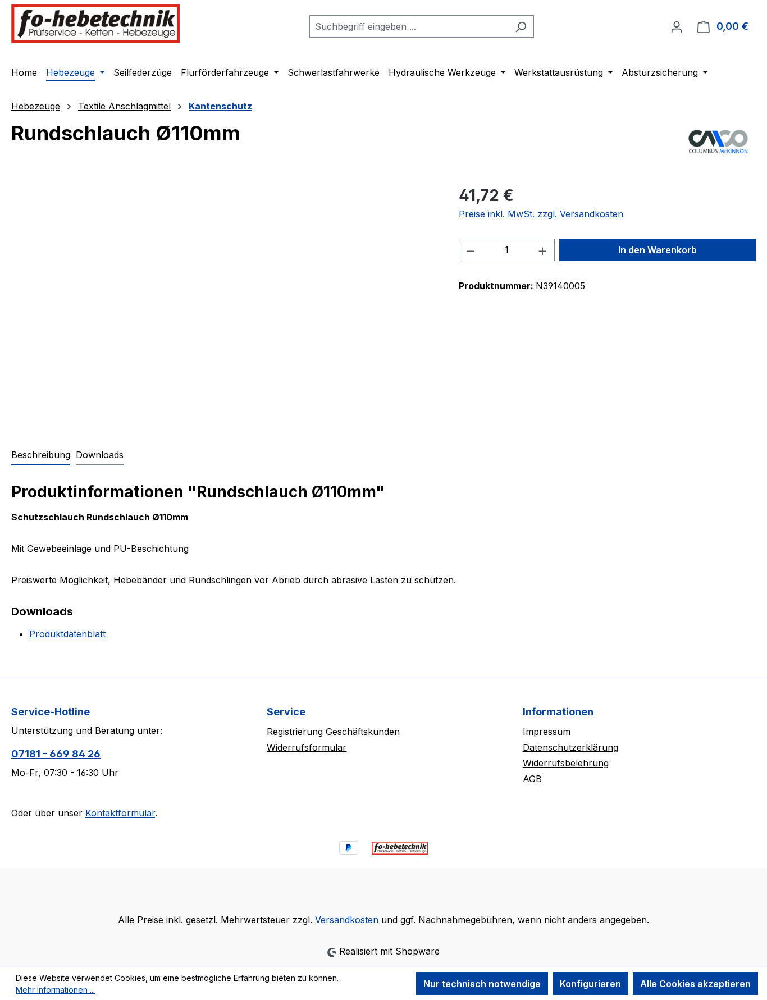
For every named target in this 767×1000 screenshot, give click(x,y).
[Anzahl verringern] (470, 250)
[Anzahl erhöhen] (543, 250)
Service (286, 712)
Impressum (546, 731)
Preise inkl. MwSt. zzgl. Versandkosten (541, 214)
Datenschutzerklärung (570, 747)
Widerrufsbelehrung (566, 763)
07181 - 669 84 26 (56, 754)
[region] (224, 304)
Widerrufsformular (306, 747)
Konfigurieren (590, 983)
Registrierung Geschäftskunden (333, 731)
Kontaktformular (120, 813)
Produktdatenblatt (67, 634)
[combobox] (408, 26)
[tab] (40, 455)
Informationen (558, 712)
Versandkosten (346, 919)
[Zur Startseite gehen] (95, 23)
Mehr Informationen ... (55, 989)
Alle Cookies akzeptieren (695, 983)
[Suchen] (521, 26)
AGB (532, 778)
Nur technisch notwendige (482, 983)
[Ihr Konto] (676, 26)
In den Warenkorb (657, 249)
